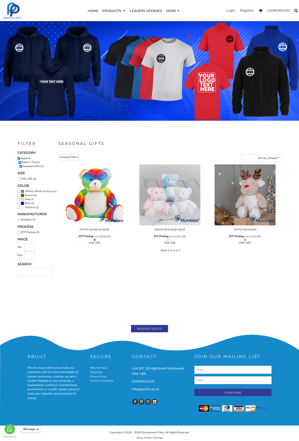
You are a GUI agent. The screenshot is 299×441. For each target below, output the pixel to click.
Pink (27, 199)
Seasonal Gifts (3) (33, 166)
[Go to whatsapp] (10, 429)
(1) (41, 191)
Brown (29, 195)
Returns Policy (98, 368)
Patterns (30, 207)
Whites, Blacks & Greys (39, 191)
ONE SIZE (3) (28, 179)
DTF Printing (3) (30, 232)
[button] (114, 10)
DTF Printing (86, 236)
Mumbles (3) (28, 220)
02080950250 (143, 381)
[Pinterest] (141, 402)
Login (230, 10)
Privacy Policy (98, 376)
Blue (28, 203)
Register (247, 10)
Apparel (26, 158)
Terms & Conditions (101, 381)
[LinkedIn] (154, 402)
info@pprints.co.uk (145, 389)
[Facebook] (135, 402)
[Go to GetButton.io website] (9, 437)
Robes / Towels (31, 162)
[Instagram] (148, 402)
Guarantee (96, 372)
